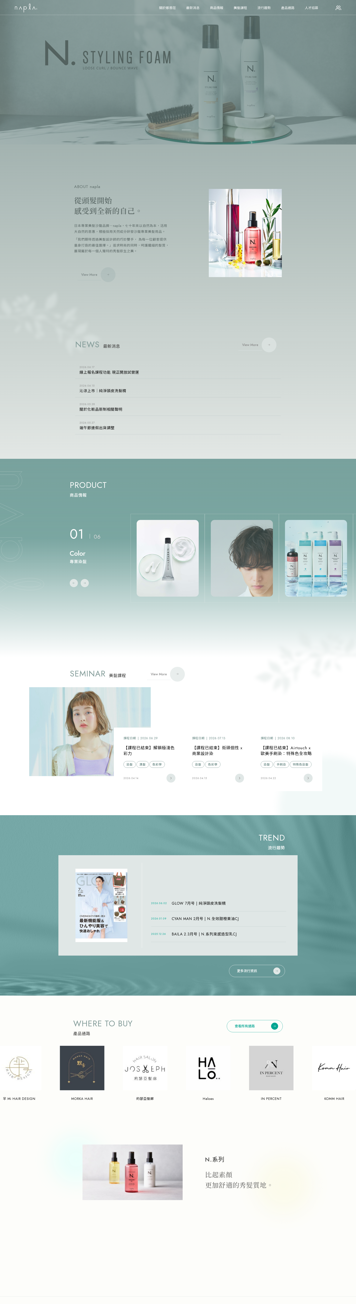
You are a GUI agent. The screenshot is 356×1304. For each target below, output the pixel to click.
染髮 (129, 764)
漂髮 (142, 764)
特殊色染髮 (301, 764)
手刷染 (281, 764)
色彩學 (157, 764)
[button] (153, 129)
